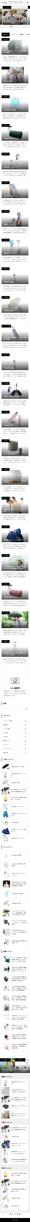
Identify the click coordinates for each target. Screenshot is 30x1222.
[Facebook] (15, 1214)
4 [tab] (12, 26)
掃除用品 (5, 641)
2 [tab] (9, 26)
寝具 (5, 125)
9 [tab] (20, 26)
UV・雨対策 (5, 297)
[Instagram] (10, 1214)
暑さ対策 (5, 154)
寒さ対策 (5, 39)
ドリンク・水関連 (6, 326)
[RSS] (20, 1214)
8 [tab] (19, 26)
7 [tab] (17, 26)
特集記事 (21, 34)
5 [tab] (14, 26)
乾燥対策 (5, 96)
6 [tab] (15, 26)
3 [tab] (11, 26)
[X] (12, 1214)
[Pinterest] (17, 1214)
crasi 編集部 (15, 688)
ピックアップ (13, 34)
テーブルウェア (7, 7)
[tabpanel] (15, 15)
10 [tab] (22, 26)
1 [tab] (7, 26)
